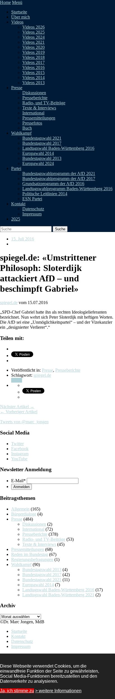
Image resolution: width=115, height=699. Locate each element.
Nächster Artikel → (17, 406)
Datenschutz (33, 208)
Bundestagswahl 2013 (41, 158)
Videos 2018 (33, 57)
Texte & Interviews (39, 107)
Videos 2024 (33, 37)
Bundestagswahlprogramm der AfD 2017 (58, 178)
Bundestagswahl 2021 (41, 138)
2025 (15, 219)
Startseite (19, 12)
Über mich (20, 17)
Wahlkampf (21, 133)
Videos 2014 (33, 77)
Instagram (19, 453)
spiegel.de (9, 302)
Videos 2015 (33, 72)
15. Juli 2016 (22, 238)
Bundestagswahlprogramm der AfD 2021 (58, 173)
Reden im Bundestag (29, 554)
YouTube (19, 458)
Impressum (32, 213)
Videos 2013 (33, 82)
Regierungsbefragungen (32, 559)
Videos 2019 (33, 52)
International (33, 113)
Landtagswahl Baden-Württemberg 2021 (58, 594)
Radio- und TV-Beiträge (43, 102)
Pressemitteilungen (38, 118)
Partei (16, 168)
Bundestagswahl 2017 (41, 143)
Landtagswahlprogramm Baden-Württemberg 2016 (67, 188)
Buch (27, 128)
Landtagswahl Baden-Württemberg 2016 (58, 148)
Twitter (17, 443)
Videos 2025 (33, 32)
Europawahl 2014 (38, 153)
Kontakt (18, 203)
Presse (16, 87)
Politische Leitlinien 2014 (44, 193)
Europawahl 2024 (38, 163)
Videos (17, 22)
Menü (17, 2)
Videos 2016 (33, 67)
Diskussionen (34, 92)
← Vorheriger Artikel (18, 411)
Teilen (16, 380)
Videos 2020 (33, 47)
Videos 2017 (33, 62)
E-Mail (18, 480)
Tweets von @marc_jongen (24, 421)
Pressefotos (32, 123)
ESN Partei (32, 198)
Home (5, 2)
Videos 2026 (33, 27)
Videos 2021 (33, 42)
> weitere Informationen (58, 690)
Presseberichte (34, 97)
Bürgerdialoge (23, 514)
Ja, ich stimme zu (17, 690)
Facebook (19, 448)
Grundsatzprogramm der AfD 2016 (53, 183)
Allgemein (20, 509)
